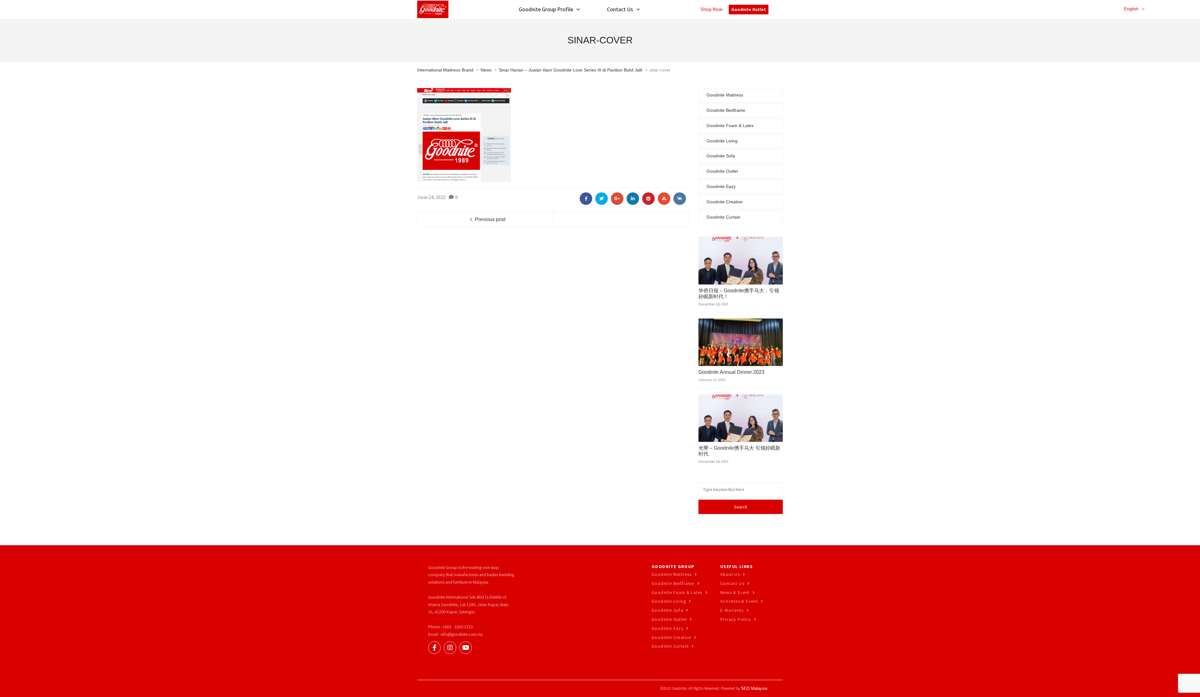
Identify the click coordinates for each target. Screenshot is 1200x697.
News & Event (735, 592)
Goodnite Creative (724, 201)
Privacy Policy (735, 619)
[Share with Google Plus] (617, 198)
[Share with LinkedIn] (633, 198)
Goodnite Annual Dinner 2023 (731, 372)
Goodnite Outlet (748, 9)
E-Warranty (732, 610)
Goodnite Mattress (725, 94)
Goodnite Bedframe (726, 110)
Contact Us (732, 583)
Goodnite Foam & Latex (730, 125)
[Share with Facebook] (586, 198)
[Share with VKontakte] (679, 198)
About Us (730, 574)
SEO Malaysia (754, 688)
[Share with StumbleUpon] (664, 198)
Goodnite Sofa (721, 155)
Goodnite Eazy (721, 186)
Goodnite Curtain (723, 217)
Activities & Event (739, 601)
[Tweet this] (601, 198)
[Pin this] (648, 198)
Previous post (490, 219)
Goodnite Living (722, 140)
